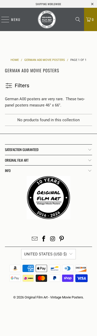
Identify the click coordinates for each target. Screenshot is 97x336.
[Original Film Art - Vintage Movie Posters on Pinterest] (62, 239)
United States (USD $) (45, 254)
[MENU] (2, 19)
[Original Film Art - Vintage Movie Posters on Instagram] (53, 239)
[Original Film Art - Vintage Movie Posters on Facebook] (44, 239)
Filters (22, 85)
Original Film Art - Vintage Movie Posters (54, 297)
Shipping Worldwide (48, 4)
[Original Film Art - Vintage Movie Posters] (46, 19)
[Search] (78, 19)
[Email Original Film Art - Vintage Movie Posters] (35, 239)
